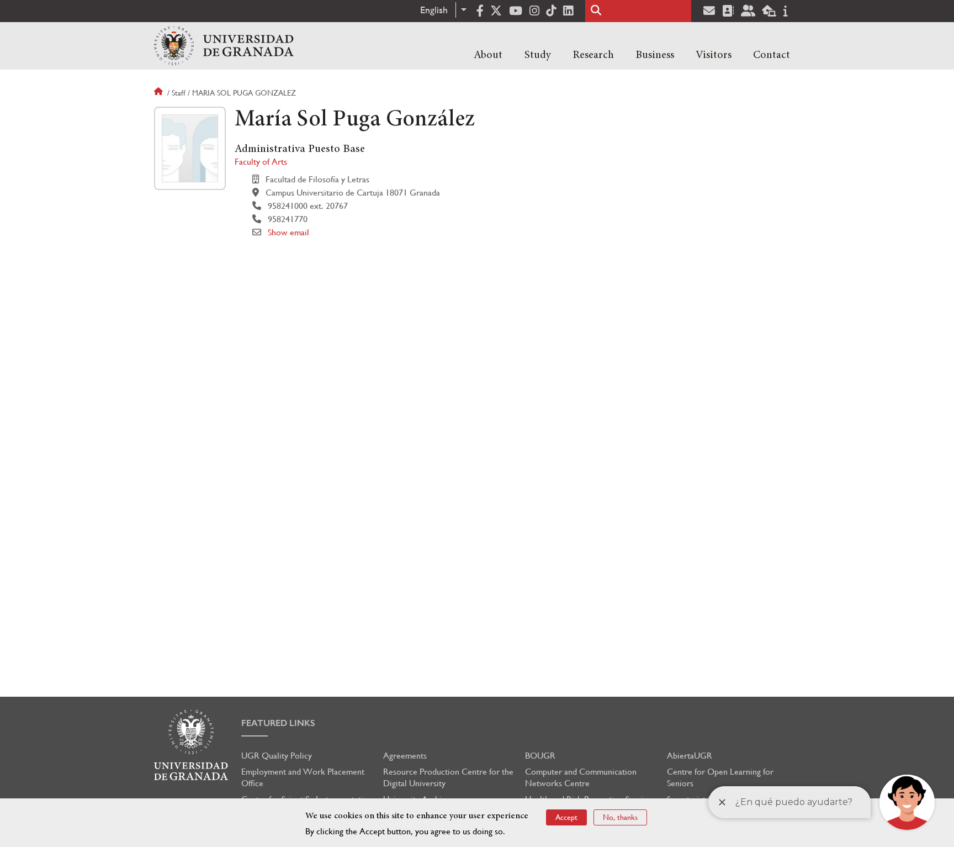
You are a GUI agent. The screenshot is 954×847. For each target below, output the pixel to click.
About (488, 55)
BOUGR (540, 755)
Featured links (278, 723)
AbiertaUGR (689, 755)
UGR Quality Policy (276, 755)
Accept (566, 817)
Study (537, 55)
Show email (288, 232)
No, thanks (620, 817)
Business (654, 55)
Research (593, 55)
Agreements (405, 755)
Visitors (714, 55)
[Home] (224, 46)
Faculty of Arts (261, 161)
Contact (771, 55)
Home (159, 92)
